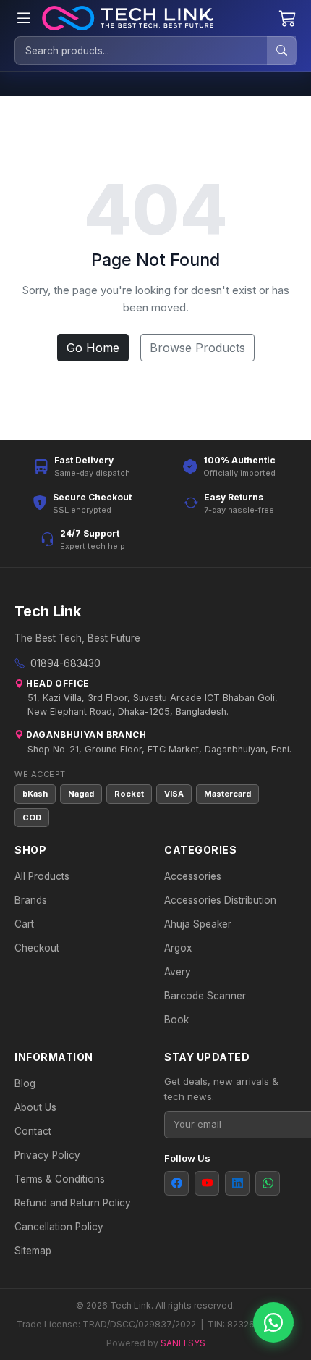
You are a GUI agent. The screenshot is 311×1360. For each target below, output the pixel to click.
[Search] (281, 50)
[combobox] (141, 50)
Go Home (93, 347)
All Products (41, 876)
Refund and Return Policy (72, 1203)
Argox (178, 948)
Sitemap (32, 1250)
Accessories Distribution (220, 900)
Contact (32, 1131)
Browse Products (197, 347)
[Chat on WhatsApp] (273, 1322)
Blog (24, 1083)
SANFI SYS (183, 1343)
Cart (24, 924)
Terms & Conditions (59, 1179)
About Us (35, 1107)
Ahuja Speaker (197, 924)
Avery (177, 972)
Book (176, 1019)
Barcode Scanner (205, 996)
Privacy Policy (47, 1155)
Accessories (192, 876)
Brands (30, 900)
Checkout (36, 948)
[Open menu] (23, 18)
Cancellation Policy (58, 1227)
